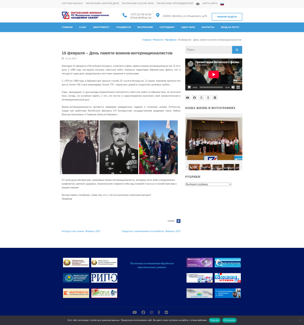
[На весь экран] (238, 87)
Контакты (208, 27)
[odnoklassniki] (208, 97)
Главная (67, 27)
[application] (213, 74)
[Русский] (221, 4)
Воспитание (145, 27)
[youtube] (187, 97)
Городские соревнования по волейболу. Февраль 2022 (151, 231)
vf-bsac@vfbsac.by (140, 17)
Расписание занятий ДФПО (102, 3)
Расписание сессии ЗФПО (138, 3)
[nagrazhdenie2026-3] (217, 167)
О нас (82, 27)
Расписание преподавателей (175, 3)
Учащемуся (123, 27)
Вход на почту (230, 27)
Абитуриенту (101, 27)
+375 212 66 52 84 (140, 14)
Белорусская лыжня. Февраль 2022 (81, 231)
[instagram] (201, 97)
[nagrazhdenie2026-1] (194, 167)
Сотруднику (167, 27)
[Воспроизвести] (189, 87)
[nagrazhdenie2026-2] (205, 167)
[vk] (214, 97)
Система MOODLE (72, 3)
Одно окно (188, 27)
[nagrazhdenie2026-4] (228, 167)
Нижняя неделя (227, 16)
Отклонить (229, 320)
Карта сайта (210, 3)
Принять (214, 320)
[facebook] (194, 97)
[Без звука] (233, 87)
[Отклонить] (300, 320)
